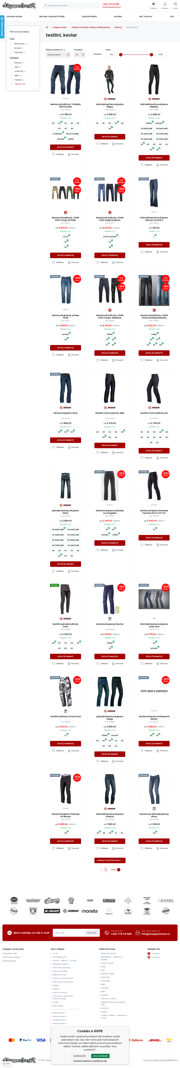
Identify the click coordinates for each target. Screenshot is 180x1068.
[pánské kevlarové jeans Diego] (109, 691)
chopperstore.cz (60, 1020)
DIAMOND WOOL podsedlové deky (113, 1003)
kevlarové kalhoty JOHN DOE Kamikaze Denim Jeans (154, 316)
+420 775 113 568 (110, 4)
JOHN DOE (105, 977)
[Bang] (14, 900)
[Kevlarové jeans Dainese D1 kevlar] (154, 691)
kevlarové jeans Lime (65, 413)
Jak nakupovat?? (60, 957)
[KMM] (14, 911)
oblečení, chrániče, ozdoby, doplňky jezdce (91, 27)
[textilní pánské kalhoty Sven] (65, 599)
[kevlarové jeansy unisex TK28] (65, 290)
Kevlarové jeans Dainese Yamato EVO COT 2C (154, 511)
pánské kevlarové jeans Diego (109, 717)
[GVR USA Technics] (128, 900)
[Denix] (71, 900)
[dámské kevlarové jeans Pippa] (109, 79)
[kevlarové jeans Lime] (65, 388)
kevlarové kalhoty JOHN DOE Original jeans (109, 218)
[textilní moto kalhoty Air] (154, 388)
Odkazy (56, 989)
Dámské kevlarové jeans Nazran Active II (154, 218)
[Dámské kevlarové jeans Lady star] (154, 599)
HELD (103, 970)
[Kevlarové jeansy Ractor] (109, 599)
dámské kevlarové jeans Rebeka (154, 105)
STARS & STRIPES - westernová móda (114, 1016)
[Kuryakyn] (33, 911)
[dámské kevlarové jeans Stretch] (109, 789)
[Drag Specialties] (90, 900)
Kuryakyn (105, 988)
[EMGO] (109, 900)
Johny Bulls (105, 981)
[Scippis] (128, 911)
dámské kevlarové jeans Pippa (110, 105)
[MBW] (71, 911)
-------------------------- (65, 1009)
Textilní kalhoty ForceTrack (65, 716)
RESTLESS (104, 1008)
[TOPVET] (166, 911)
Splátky (56, 985)
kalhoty (118, 27)
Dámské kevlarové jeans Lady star (154, 625)
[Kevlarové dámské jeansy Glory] (154, 789)
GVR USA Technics (108, 998)
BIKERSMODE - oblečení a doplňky (111, 958)
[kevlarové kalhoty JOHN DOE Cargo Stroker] (65, 192)
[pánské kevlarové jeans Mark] (65, 485)
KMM (103, 984)
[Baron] (33, 900)
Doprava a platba (60, 971)
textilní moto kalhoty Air (154, 413)
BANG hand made (108, 953)
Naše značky (58, 1006)
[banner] (19, 6)
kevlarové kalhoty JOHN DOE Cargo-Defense (109, 316)
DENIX (103, 966)
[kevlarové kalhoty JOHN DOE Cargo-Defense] (109, 290)
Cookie (56, 1002)
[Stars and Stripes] (147, 911)
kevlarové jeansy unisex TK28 (65, 316)
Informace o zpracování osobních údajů (63, 997)
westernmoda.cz (60, 1016)
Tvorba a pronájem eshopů (154, 1060)
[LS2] (52, 911)
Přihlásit (91, 933)
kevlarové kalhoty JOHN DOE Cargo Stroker (65, 218)
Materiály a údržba (60, 964)
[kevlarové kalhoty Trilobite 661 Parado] (65, 79)
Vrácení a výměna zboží (63, 978)
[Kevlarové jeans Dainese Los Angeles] (109, 485)
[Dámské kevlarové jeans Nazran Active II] (154, 192)
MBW (103, 991)
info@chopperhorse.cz (111, 7)
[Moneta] (90, 911)
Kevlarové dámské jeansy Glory (154, 815)
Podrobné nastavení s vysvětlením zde (90, 1061)
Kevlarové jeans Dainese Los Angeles (110, 511)
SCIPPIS (104, 1012)
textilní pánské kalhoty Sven (65, 625)
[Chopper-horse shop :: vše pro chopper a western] (47, 27)
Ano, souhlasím (100, 1056)
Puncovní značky (60, 992)
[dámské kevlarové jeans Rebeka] (154, 79)
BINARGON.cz (172, 1060)
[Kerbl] (166, 900)
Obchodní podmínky (61, 967)
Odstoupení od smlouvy (63, 982)
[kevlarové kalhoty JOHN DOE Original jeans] (109, 192)
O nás (55, 953)
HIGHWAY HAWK (107, 974)
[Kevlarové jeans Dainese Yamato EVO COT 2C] (154, 485)
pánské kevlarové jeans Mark (65, 511)
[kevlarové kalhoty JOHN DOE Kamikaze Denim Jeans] (154, 290)
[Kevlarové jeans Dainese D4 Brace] (65, 789)
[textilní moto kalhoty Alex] (109, 388)
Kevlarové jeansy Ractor (110, 624)
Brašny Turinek (107, 963)
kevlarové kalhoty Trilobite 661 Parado (65, 105)
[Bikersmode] (52, 900)
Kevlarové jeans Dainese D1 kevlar (154, 717)
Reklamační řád (59, 975)
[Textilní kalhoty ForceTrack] (65, 691)
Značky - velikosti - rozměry (65, 960)
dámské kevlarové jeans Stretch (110, 815)
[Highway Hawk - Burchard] (147, 900)
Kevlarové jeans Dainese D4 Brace (65, 815)
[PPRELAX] (109, 911)
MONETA (104, 995)
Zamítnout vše (79, 1056)
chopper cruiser (60, 27)
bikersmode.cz (59, 1013)
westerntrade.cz (59, 1023)
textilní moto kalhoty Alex (109, 413)
